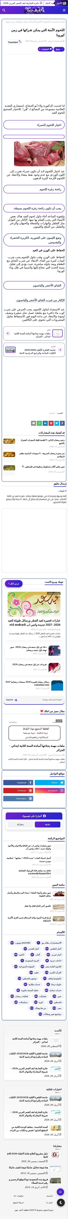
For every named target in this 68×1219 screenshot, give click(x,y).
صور (57, 996)
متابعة (47, 824)
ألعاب (35, 954)
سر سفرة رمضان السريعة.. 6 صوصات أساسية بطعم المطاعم (42, 455)
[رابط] (34, 153)
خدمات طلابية (32, 984)
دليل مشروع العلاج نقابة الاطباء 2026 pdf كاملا (27, 1155)
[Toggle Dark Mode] (61, 1202)
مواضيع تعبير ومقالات (50, 1014)
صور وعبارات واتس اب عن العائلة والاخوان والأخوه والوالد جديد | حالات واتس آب (29, 847)
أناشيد (19, 954)
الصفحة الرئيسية (58, 21)
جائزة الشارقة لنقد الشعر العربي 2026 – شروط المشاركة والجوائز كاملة (29, 1070)
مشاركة (20, 824)
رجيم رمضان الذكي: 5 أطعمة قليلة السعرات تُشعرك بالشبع (43, 442)
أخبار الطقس (53, 948)
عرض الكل (14, 583)
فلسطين (55, 1002)
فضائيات (40, 996)
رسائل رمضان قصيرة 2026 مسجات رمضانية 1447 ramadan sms (27, 683)
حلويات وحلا (54, 984)
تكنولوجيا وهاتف (52, 978)
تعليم (34, 972)
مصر (56, 1008)
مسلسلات (21, 1002)
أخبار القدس (31, 948)
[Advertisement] (34, 79)
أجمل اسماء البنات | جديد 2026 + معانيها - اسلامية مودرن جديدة (29, 860)
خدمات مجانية (53, 990)
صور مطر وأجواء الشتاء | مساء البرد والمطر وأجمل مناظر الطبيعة (29, 894)
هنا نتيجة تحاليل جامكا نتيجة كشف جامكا (28, 1167)
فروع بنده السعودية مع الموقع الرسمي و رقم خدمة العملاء (28, 1181)
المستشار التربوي (55, 41)
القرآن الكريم (53, 972)
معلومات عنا (18, 1195)
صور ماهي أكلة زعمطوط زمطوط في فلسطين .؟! (43, 466)
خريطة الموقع (18, 1202)
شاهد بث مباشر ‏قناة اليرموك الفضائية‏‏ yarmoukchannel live (35, 872)
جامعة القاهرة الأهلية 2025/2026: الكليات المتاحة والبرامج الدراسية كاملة (28, 1055)
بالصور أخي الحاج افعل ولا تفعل (37, 906)
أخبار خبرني (53, 954)
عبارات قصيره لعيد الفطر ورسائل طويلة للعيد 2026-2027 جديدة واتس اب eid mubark (34, 622)
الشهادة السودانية (24, 966)
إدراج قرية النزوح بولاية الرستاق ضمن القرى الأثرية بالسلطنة (29, 919)
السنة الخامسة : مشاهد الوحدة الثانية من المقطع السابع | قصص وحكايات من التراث (29, 1129)
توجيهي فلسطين (27, 978)
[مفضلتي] (60, 1192)
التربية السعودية (30, 960)
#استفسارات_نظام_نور (49, 942)
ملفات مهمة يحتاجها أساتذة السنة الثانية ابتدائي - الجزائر (37, 748)
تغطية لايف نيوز (22, 1209)
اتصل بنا (49, 1202)
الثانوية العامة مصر (51, 966)
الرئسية (49, 1195)
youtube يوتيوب (20, 942)
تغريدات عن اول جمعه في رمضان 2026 (29, 664)
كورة (38, 1002)
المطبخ (46, 21)
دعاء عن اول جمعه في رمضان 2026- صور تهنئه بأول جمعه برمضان (28, 648)
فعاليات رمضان (19, 996)
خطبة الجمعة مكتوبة (27, 990)
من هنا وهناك (38, 1008)
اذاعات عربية (53, 960)
